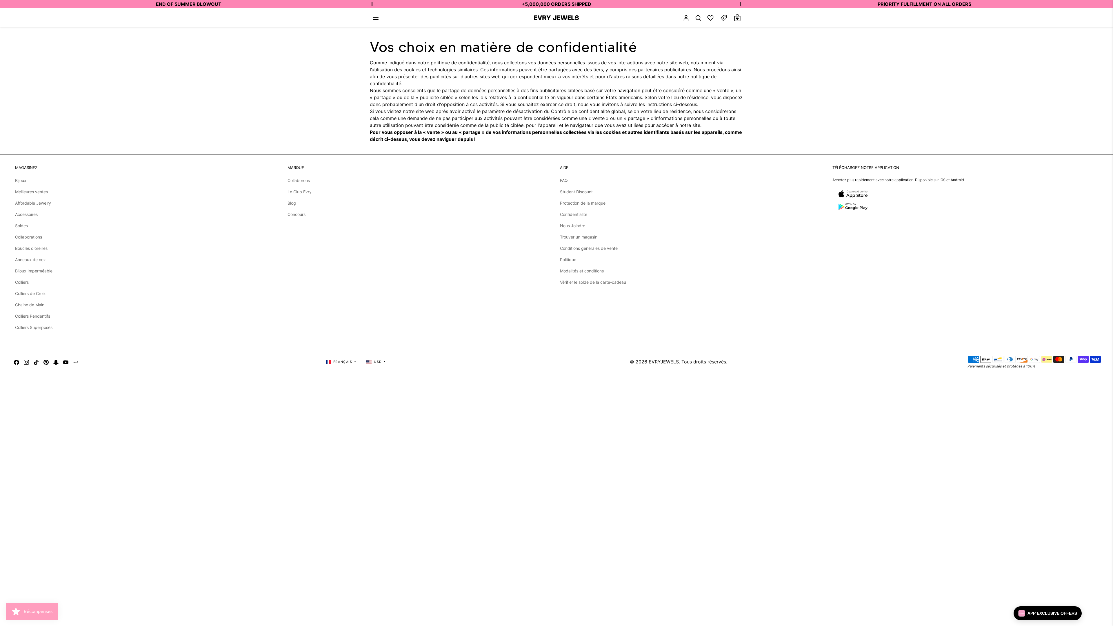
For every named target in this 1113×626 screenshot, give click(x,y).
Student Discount (576, 191)
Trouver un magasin (578, 236)
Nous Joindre (572, 225)
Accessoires (26, 214)
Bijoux (20, 180)
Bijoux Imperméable (33, 270)
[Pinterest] (46, 361)
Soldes (21, 225)
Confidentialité (573, 214)
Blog (292, 203)
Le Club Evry (300, 191)
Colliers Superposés (33, 327)
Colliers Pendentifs (32, 316)
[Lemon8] (76, 361)
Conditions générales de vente (589, 248)
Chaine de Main (29, 304)
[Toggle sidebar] (724, 17)
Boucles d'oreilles (31, 248)
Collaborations (28, 236)
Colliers (22, 282)
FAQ (564, 180)
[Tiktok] (36, 361)
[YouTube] (66, 361)
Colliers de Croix (30, 293)
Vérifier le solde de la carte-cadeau (593, 282)
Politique (568, 259)
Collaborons (299, 180)
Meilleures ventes (31, 191)
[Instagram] (26, 361)
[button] (376, 17)
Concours (296, 214)
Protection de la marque (582, 203)
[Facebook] (16, 361)
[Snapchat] (56, 361)
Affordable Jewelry (33, 203)
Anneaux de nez (30, 259)
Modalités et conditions (582, 270)
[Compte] (686, 18)
